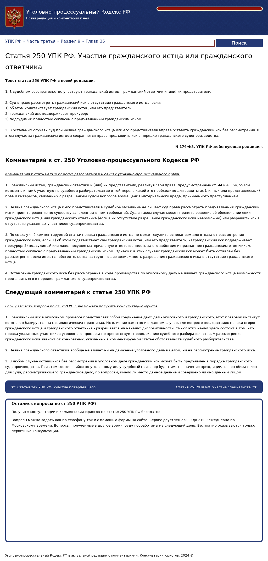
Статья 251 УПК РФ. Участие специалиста (213, 387)
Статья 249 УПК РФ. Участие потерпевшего (56, 387)
